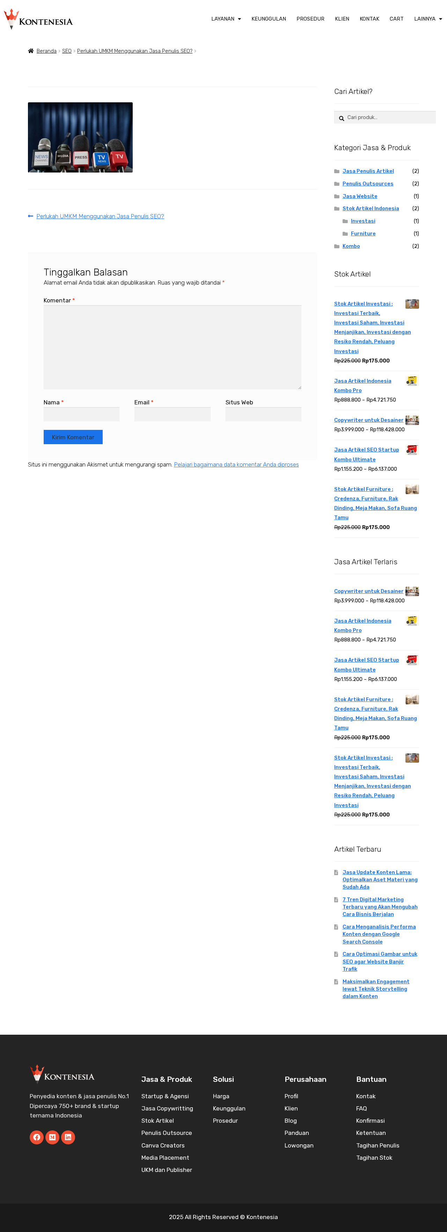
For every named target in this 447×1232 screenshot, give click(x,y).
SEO (67, 51)
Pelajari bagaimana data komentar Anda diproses (236, 464)
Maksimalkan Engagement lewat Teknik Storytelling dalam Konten (376, 988)
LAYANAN (222, 19)
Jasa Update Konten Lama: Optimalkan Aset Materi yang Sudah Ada (380, 879)
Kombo (351, 246)
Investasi (363, 221)
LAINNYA (424, 19)
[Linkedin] (68, 1137)
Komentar (59, 300)
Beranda (47, 51)
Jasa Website (360, 196)
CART (397, 19)
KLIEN (342, 19)
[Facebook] (37, 1137)
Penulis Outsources (368, 184)
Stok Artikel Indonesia (371, 208)
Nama (54, 402)
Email (144, 402)
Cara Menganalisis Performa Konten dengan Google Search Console (379, 934)
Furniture (363, 233)
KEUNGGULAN (268, 19)
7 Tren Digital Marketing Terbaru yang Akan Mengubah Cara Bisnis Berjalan (380, 906)
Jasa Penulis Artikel (368, 171)
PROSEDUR (310, 19)
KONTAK (369, 19)
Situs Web (239, 402)
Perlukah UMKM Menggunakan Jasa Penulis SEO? (134, 51)
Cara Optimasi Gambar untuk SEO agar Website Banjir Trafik (380, 961)
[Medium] (52, 1137)
